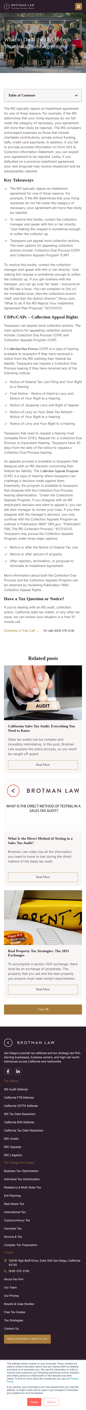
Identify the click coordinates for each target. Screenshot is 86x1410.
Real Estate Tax (14, 1203)
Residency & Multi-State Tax (22, 1187)
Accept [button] (34, 1402)
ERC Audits (11, 1138)
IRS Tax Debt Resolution (19, 1114)
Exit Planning (12, 1195)
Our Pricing (11, 1295)
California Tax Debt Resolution (23, 1130)
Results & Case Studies (19, 1304)
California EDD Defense (19, 1122)
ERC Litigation (13, 1155)
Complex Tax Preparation (20, 1245)
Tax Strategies (13, 1320)
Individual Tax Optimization (22, 1179)
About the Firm (13, 1279)
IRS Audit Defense (16, 1089)
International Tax (15, 1212)
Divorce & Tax (13, 1236)
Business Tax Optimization (21, 1171)
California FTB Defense (19, 1097)
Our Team (10, 1287)
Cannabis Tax (13, 1228)
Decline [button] (51, 1402)
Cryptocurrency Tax (17, 1220)
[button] (76, 95)
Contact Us (11, 1328)
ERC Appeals (12, 1146)
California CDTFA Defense (21, 1105)
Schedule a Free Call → (21, 630)
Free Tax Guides (14, 1312)
